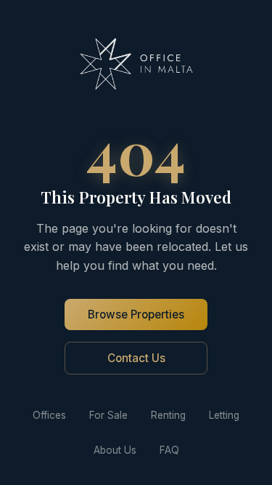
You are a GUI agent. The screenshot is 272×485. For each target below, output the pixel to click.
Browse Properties (136, 314)
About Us (115, 450)
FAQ (169, 450)
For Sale (108, 415)
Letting (224, 415)
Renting (168, 415)
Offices (49, 415)
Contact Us (136, 358)
